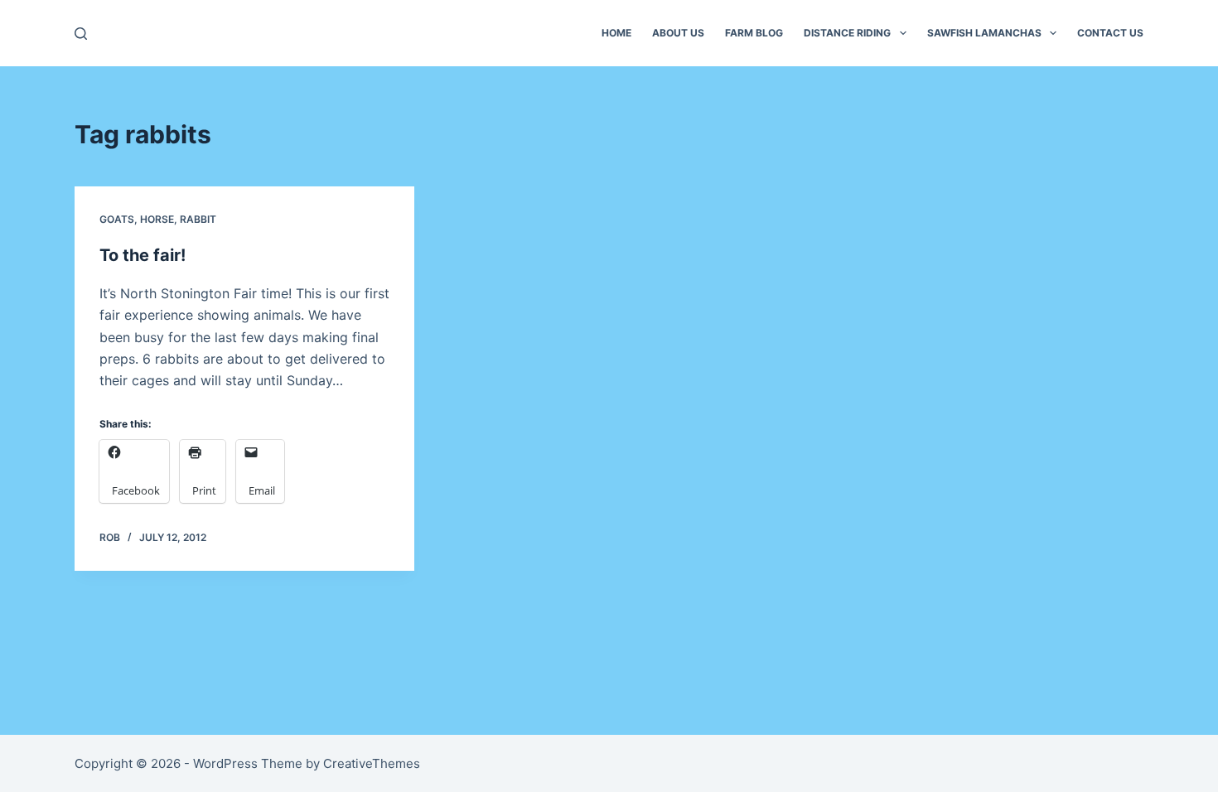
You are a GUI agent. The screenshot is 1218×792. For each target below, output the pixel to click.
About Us (678, 33)
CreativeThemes (371, 763)
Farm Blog (754, 33)
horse (157, 219)
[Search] (81, 33)
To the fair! (142, 255)
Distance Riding (847, 33)
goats (116, 219)
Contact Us (1110, 33)
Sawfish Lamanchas (984, 33)
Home (616, 33)
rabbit (198, 219)
